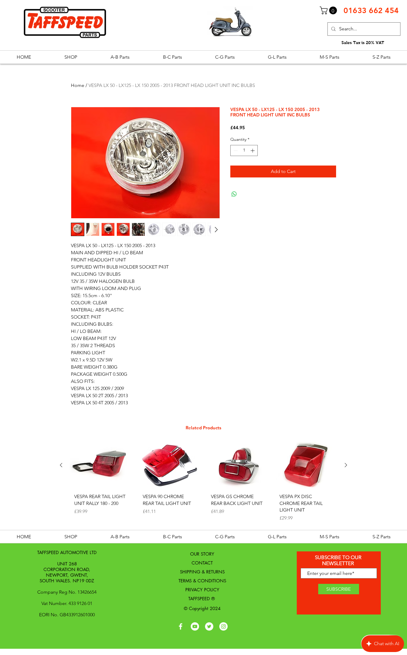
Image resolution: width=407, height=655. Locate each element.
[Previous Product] (61, 465)
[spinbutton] (244, 150)
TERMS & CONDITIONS (202, 581)
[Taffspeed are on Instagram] (223, 626)
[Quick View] (101, 465)
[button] (329, 10)
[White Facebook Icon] (180, 626)
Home (77, 85)
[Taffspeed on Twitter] (209, 626)
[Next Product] (345, 465)
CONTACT (202, 563)
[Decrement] (235, 150)
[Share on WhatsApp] (234, 194)
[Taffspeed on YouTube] (195, 626)
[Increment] (253, 150)
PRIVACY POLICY (202, 589)
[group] (203, 484)
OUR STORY (202, 554)
